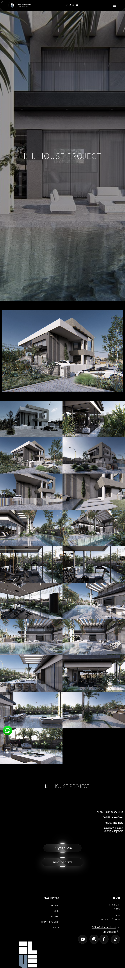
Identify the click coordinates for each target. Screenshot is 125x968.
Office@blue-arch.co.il (104, 927)
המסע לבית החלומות (50, 921)
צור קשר (55, 927)
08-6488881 (109, 932)
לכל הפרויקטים (62, 862)
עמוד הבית (54, 905)
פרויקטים (55, 916)
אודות (56, 910)
